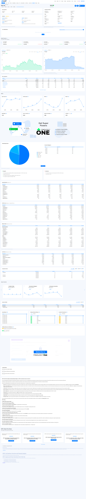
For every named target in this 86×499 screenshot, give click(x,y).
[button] (70, 29)
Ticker (1, 4)
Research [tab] (34, 313)
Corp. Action (30, 3)
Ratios (11, 3)
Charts (6, 3)
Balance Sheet (22, 3)
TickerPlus (79, 1)
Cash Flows (26, 3)
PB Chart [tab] (49, 50)
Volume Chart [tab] (8, 50)
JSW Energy (4, 87)
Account (83, 1)
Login (43, 34)
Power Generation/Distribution (20, 6)
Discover (75, 1)
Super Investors (69, 1)
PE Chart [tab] (46, 50)
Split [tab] (82, 268)
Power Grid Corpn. (5, 82)
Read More (4, 462)
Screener (62, 1)
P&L (19, 3)
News (38, 3)
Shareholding (14, 3)
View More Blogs (43, 444)
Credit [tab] (31, 313)
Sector (72, 1)
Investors (33, 3)
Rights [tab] (79, 268)
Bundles (65, 1)
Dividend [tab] (72, 268)
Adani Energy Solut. (5, 84)
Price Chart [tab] (3, 50)
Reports (36, 3)
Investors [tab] (81, 302)
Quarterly (17, 3)
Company (4, 4)
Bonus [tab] (75, 268)
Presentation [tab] (63, 313)
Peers (8, 3)
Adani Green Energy (5, 83)
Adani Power (4, 79)
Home (55, 1)
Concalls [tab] (60, 313)
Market (58, 1)
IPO (59, 1)
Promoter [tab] (77, 302)
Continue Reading (11, 440)
